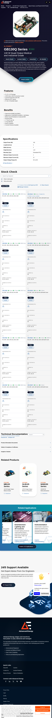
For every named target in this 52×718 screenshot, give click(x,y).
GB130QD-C (30, 290)
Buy (5, 203)
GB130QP (4, 385)
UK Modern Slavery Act (8, 704)
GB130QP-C (30, 385)
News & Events (7, 673)
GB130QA (4, 194)
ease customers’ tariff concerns (33, 40)
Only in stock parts (8, 179)
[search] (26, 175)
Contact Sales (21, 59)
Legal (4, 692)
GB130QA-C (30, 194)
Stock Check (9, 59)
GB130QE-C (30, 337)
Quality (4, 695)
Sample (5, 205)
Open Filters (5, 186)
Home (2, 5)
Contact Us (41, 194)
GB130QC (4, 243)
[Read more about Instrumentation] (42, 516)
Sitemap (5, 698)
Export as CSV (34, 185)
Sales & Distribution (18, 673)
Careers (15, 667)
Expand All (4, 437)
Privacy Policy (6, 690)
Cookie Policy (19, 716)
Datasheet (33, 59)
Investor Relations (17, 670)
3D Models (43, 59)
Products (8, 5)
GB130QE (4, 337)
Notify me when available (33, 196)
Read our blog (37, 585)
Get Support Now (7, 585)
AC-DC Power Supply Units (20, 5)
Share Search (45, 185)
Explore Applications (26, 546)
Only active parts (8, 181)
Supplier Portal (6, 701)
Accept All (42, 707)
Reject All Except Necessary (43, 710)
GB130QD (4, 290)
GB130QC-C (30, 243)
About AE (5, 667)
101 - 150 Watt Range (13, 7)
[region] (25, 711)
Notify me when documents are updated (10, 435)
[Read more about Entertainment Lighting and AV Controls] (22, 516)
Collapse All (11, 437)
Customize (42, 713)
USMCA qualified (19, 42)
